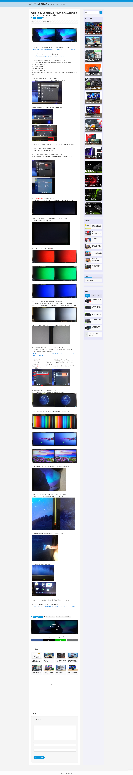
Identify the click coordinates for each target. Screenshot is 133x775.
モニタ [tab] (99, 295)
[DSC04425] (47, 103)
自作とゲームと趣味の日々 (39, 4)
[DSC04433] (54, 214)
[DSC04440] (54, 407)
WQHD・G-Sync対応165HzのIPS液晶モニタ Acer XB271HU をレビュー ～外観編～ (53, 50)
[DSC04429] (43, 194)
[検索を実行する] (100, 12)
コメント (36, 724)
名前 (34, 742)
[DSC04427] (43, 176)
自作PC (34, 17)
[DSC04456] (49, 490)
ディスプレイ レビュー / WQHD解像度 (63, 616)
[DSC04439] (54, 297)
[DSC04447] (54, 462)
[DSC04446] (54, 446)
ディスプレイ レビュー (50, 616)
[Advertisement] (54, 695)
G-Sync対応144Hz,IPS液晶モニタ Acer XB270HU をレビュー (48, 56)
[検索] (103, 1)
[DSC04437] (54, 263)
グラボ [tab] (87, 295)
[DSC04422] (51, 244)
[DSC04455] (51, 343)
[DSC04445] (54, 428)
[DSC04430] (44, 140)
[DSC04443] (43, 581)
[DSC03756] (44, 596)
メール (35, 748)
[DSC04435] (54, 321)
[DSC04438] (54, 280)
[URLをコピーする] (72, 640)
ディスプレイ (39, 17)
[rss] (101, 1)
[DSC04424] (42, 124)
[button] (37, 640)
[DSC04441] (54, 42)
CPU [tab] (93, 295)
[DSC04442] (53, 529)
